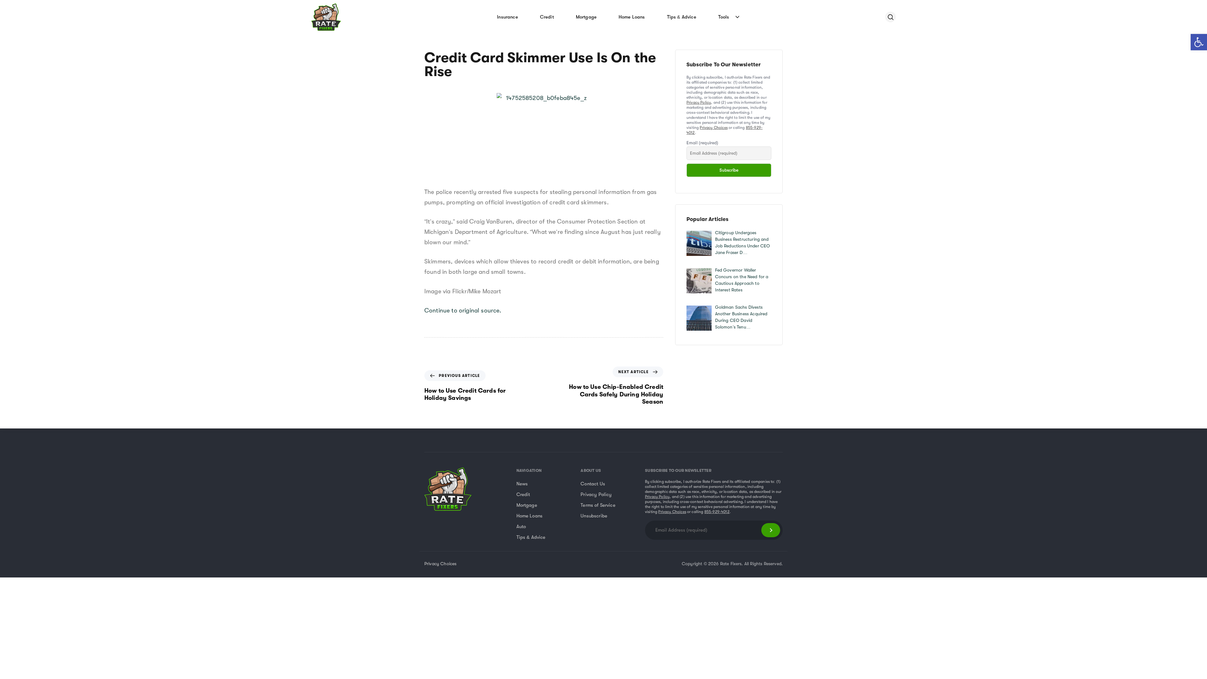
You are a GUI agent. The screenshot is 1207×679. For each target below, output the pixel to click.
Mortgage (586, 17)
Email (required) (702, 142)
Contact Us (593, 484)
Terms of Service (598, 505)
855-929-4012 (717, 512)
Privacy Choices (713, 127)
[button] (1199, 42)
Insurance (507, 17)
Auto (521, 526)
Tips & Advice (681, 17)
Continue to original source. (462, 310)
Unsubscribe (594, 516)
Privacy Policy (698, 102)
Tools (723, 17)
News (522, 484)
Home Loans (632, 17)
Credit (547, 17)
